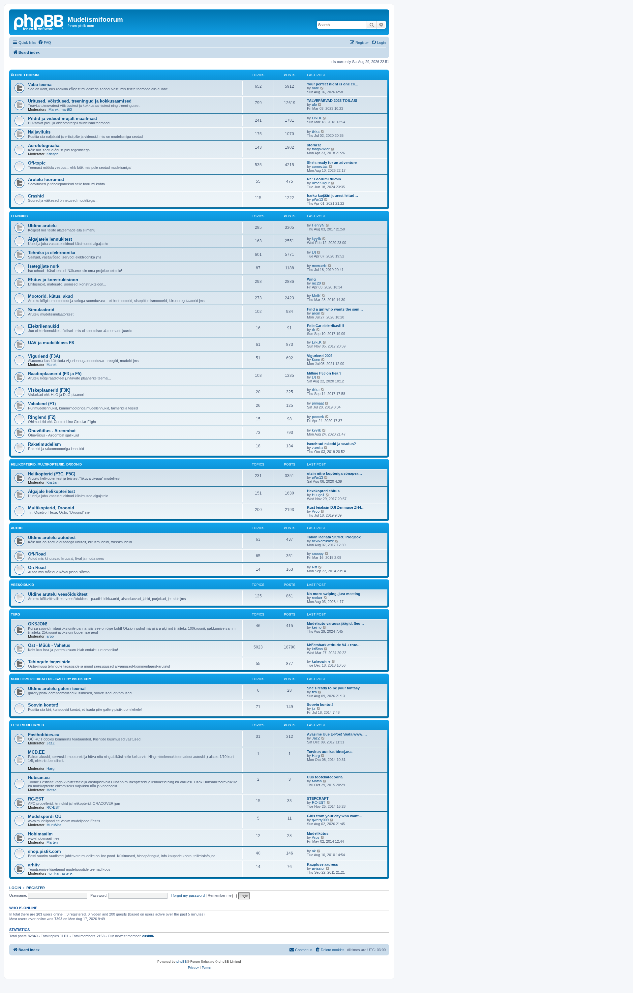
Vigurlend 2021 (320, 356)
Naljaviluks (39, 132)
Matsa (51, 790)
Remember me (220, 895)
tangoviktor (321, 149)
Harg (50, 768)
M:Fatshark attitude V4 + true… (334, 645)
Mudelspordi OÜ (44, 816)
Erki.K (316, 118)
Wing (311, 279)
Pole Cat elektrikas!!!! (325, 326)
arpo (50, 636)
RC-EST (36, 799)
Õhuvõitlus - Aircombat (51, 430)
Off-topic (36, 163)
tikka (315, 132)
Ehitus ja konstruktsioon (53, 279)
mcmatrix (319, 266)
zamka (317, 448)
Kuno (316, 360)
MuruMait (53, 825)
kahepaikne (321, 661)
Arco (315, 511)
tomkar (54, 873)
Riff (314, 567)
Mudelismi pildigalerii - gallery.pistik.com (51, 679)
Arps (315, 837)
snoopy (318, 554)
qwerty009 (320, 820)
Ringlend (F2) (41, 417)
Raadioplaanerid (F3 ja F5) (54, 373)
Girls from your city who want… (334, 816)
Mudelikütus (317, 833)
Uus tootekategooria (325, 777)
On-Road (37, 567)
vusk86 (148, 936)
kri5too (317, 649)
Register (35, 888)
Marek (53, 109)
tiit (313, 330)
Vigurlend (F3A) (44, 356)
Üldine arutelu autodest (51, 537)
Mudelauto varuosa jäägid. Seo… (335, 623)
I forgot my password (188, 895)
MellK (316, 296)
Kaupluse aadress (322, 864)
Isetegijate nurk (43, 266)
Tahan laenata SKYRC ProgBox (334, 537)
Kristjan (52, 154)
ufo (314, 104)
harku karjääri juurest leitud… (332, 195)
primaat (318, 403)
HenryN (318, 225)
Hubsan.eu (39, 777)
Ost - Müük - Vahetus (49, 645)
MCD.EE (36, 752)
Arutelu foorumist (46, 179)
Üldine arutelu (42, 225)
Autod (16, 528)
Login (15, 888)
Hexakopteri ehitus (323, 491)
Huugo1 (318, 495)
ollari (315, 88)
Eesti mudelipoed (27, 725)
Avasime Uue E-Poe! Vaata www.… (337, 734)
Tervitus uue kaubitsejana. (329, 752)
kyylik (316, 239)
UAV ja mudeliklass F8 (51, 342)
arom (316, 313)
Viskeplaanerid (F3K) (49, 390)
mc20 (316, 283)
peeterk (318, 417)
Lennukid (19, 216)
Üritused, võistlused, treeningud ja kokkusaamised (80, 101)
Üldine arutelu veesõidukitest (57, 594)
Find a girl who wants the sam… (335, 309)
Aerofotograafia (43, 145)
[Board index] (39, 21)
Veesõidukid (22, 585)
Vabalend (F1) (42, 403)
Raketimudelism (44, 444)
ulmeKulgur (321, 183)
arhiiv (34, 864)
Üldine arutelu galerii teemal (57, 688)
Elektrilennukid (43, 326)
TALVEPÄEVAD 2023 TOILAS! (332, 101)
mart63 (66, 109)
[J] (314, 252)
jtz (314, 708)
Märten (52, 842)
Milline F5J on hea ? (324, 373)
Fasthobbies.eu (43, 734)
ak (314, 851)
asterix (67, 873)
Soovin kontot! (43, 705)
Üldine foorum (25, 75)
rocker (317, 598)
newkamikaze (323, 541)
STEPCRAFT (318, 798)
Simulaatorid (41, 309)
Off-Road (37, 554)
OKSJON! (37, 623)
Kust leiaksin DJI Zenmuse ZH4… (336, 507)
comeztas (320, 166)
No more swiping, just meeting (333, 594)
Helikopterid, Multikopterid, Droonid (46, 464)
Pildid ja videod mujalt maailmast (62, 118)
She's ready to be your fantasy (333, 688)
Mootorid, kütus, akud (50, 296)
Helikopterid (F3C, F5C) (51, 473)
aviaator (318, 868)
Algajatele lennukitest (50, 239)
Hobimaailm (40, 833)
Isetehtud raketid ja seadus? (331, 444)
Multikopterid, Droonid (51, 507)
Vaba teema (39, 84)
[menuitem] (44, 42)
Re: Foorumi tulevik (324, 179)
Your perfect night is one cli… (332, 84)
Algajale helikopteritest (51, 491)
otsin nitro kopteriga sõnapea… (334, 473)
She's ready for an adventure (332, 163)
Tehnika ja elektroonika (51, 252)
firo (314, 692)
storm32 (314, 145)
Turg (15, 614)
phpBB (181, 961)
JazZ (50, 743)
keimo (316, 627)
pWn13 (317, 199)
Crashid (36, 196)
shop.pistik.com (44, 851)
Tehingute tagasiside (49, 661)
